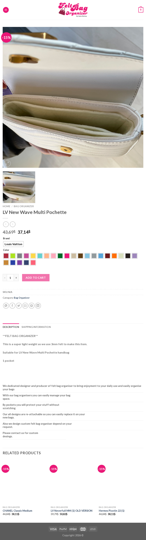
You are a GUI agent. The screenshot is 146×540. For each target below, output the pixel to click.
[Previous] (10, 97)
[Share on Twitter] (19, 306)
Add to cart (36, 277)
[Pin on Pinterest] (32, 306)
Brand (6, 238)
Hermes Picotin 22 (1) (111, 510)
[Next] (136, 97)
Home (6, 206)
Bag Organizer (24, 206)
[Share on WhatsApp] (6, 306)
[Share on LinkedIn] (38, 306)
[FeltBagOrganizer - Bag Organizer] (73, 9)
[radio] (13, 244)
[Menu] (6, 10)
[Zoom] (7, 163)
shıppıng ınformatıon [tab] (36, 327)
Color (6, 250)
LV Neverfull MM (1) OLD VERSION (71, 510)
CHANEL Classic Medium (17, 510)
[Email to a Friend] (25, 306)
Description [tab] (11, 327)
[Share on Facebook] (12, 306)
